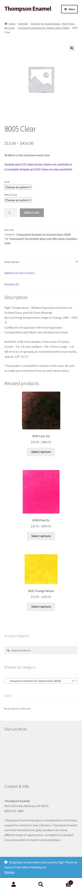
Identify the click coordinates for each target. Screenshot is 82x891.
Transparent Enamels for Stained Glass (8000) (43, 28)
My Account (13, 884)
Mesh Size (10, 195)
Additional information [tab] (19, 273)
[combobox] (41, 680)
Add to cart (31, 212)
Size (7, 182)
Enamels (23, 23)
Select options (41, 452)
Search (41, 884)
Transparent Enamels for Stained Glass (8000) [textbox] (40, 681)
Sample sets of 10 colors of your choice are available (36, 164)
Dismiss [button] (9, 872)
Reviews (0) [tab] (11, 284)
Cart (63, 881)
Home (12, 23)
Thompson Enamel (27, 8)
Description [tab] (12, 262)
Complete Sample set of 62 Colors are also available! (39, 169)
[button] (72, 48)
